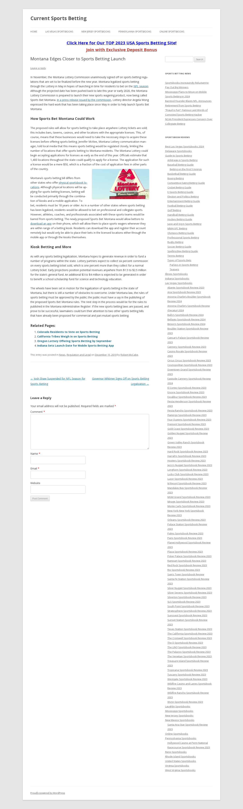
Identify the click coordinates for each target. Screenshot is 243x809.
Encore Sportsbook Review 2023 (185, 392)
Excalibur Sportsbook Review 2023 (187, 397)
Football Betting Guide (180, 205)
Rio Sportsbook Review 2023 (183, 570)
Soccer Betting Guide (179, 246)
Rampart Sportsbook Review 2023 (186, 560)
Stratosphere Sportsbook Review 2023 (189, 610)
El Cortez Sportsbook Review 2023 (186, 387)
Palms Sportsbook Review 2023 (185, 533)
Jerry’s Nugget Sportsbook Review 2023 (189, 465)
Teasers (174, 269)
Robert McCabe (129, 354)
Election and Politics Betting (183, 196)
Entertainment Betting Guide (183, 201)
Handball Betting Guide (180, 214)
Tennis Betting (175, 255)
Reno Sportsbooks (176, 752)
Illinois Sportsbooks (176, 274)
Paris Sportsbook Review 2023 (184, 538)
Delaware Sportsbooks (178, 151)
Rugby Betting (175, 242)
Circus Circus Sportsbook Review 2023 (189, 360)
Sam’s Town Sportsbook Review (185, 574)
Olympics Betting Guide (180, 233)
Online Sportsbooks (171, 31)
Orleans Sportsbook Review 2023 (186, 519)
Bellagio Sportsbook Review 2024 (186, 319)
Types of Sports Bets (179, 260)
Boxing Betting (175, 178)
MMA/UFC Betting (177, 228)
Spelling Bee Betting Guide (182, 251)
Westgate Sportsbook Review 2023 (187, 679)
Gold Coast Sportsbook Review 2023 (188, 428)
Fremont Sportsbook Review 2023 (186, 424)
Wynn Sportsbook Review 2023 (185, 702)
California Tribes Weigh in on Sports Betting (67, 336)
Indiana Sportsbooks (177, 278)
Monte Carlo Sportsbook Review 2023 (188, 506)
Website (35, 483)
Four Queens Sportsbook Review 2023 (189, 419)
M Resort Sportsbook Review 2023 (187, 483)
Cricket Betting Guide (179, 187)
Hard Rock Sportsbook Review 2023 (187, 451)
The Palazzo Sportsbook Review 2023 (189, 651)
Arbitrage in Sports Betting (182, 160)
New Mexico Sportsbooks (179, 720)
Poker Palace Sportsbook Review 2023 (189, 556)
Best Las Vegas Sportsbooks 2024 (184, 146)
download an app (41, 223)
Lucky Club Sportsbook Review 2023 (187, 474)
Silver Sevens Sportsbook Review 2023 (189, 592)
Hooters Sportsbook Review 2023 (186, 460)
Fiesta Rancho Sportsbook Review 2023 (189, 410)
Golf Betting (174, 210)
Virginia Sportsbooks (177, 765)
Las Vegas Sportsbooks (59, 31)
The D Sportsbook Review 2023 (185, 642)
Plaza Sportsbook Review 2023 (185, 551)
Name (35, 453)
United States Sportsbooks (180, 761)
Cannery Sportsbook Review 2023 (186, 346)
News (62, 354)
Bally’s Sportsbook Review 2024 (185, 315)
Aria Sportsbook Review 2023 (184, 292)
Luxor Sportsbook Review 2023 (185, 478)
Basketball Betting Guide (181, 173)
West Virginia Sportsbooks (180, 770)
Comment (37, 412)
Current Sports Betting (58, 18)
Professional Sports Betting (183, 237)
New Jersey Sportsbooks (95, 31)
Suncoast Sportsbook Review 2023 (187, 615)
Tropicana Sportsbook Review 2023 (187, 670)
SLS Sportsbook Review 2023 (183, 601)
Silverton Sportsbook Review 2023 (187, 597)
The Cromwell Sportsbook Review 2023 (189, 638)
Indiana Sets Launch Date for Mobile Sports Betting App (75, 345)
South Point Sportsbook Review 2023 (188, 606)
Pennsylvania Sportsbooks (134, 31)
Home (33, 31)
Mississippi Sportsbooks (179, 711)
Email (34, 468)
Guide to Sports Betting (178, 155)
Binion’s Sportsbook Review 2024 (186, 324)
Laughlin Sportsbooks (177, 706)
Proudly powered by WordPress (47, 793)
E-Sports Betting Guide (180, 192)
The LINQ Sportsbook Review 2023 (187, 647)
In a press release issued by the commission (84, 100)
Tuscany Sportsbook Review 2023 (186, 674)
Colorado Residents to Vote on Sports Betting (68, 332)
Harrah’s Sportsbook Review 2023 (186, 456)
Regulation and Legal (79, 354)
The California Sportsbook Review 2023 (189, 633)
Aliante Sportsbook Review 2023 (185, 287)
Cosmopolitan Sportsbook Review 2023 (189, 365)
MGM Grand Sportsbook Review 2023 (188, 497)
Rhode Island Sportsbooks (180, 756)
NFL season (140, 86)
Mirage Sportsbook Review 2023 (185, 501)
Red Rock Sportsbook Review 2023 (187, 565)
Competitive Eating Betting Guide (186, 183)
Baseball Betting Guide (180, 164)
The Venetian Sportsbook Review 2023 (189, 656)
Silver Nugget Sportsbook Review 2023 (189, 588)
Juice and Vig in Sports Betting (184, 224)
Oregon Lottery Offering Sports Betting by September (74, 341)
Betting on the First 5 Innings (186, 169)
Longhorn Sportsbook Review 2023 (187, 469)
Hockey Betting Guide (179, 219)
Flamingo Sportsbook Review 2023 (187, 415)
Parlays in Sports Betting (184, 265)
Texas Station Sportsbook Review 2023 (189, 629)
